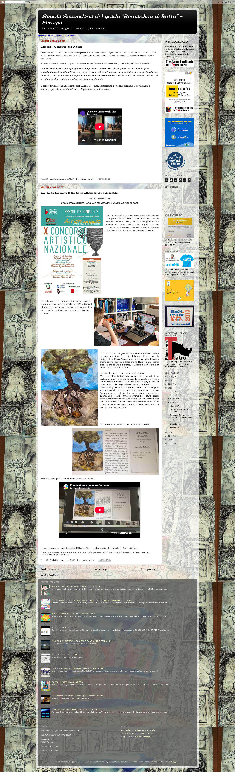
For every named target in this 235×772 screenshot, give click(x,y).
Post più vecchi (150, 569)
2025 (170, 376)
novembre (175, 395)
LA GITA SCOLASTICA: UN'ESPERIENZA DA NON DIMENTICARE (77, 668)
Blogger (174, 762)
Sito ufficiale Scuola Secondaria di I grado (137, 730)
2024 (170, 380)
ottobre (173, 398)
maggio (173, 424)
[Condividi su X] (103, 179)
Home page (100, 569)
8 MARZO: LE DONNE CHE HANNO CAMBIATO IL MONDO (76, 586)
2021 (170, 391)
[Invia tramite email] (98, 179)
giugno (173, 406)
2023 (170, 384)
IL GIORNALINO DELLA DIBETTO (65, 654)
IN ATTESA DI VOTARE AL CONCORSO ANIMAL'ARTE (73, 614)
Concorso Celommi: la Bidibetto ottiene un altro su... (181, 417)
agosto (173, 402)
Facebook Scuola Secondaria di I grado (136, 733)
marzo (173, 427)
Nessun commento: (85, 179)
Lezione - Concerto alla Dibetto (62, 46)
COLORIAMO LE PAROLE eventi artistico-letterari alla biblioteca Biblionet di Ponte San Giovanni (92, 600)
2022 (170, 388)
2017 (170, 443)
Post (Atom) (54, 575)
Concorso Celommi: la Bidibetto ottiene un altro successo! (79, 192)
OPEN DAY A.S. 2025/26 (176, 41)
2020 (170, 432)
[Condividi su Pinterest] (109, 179)
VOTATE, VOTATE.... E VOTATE (64, 627)
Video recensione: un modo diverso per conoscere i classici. (77, 695)
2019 (170, 436)
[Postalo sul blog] (101, 179)
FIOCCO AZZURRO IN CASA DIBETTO (67, 682)
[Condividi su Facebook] (106, 179)
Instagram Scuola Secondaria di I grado (136, 736)
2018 (170, 440)
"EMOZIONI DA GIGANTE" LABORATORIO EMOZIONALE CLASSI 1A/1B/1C (83, 641)
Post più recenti (50, 569)
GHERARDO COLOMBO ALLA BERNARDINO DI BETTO (74, 709)
